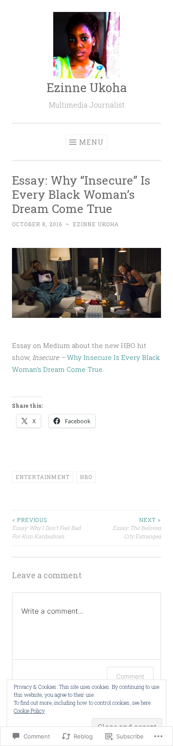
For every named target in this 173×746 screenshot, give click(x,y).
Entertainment (43, 476)
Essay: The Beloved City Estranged (137, 528)
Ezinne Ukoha (87, 87)
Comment (130, 676)
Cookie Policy (29, 710)
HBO (86, 476)
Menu (91, 142)
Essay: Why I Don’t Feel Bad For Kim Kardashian (46, 528)
